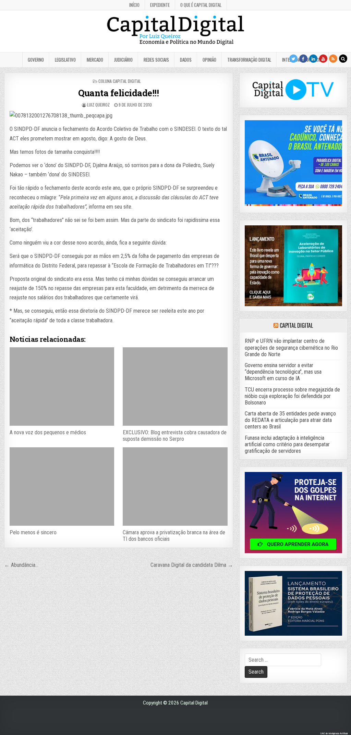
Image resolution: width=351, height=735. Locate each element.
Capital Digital (296, 325)
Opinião (209, 59)
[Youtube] (323, 58)
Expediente (160, 4)
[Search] (343, 58)
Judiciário (123, 59)
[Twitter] (293, 58)
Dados (186, 59)
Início (134, 4)
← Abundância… (21, 565)
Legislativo (65, 59)
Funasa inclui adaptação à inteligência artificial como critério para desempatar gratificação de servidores (287, 444)
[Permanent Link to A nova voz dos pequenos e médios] (62, 386)
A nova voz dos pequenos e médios (48, 432)
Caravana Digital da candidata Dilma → (191, 565)
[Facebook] (303, 58)
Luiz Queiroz (98, 105)
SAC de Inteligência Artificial (334, 733)
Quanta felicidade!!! (118, 93)
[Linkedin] (313, 58)
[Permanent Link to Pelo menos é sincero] (62, 486)
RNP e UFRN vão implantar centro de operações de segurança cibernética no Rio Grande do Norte (291, 347)
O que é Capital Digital (200, 4)
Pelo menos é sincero (33, 532)
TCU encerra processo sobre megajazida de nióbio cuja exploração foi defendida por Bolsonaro (292, 396)
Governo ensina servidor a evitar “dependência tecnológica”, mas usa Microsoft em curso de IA (283, 372)
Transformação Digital (249, 59)
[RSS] (333, 58)
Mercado (95, 59)
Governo (36, 59)
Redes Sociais (156, 59)
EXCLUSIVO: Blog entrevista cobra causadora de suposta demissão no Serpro (175, 435)
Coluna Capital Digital (119, 81)
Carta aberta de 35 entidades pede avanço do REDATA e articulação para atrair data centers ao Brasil (290, 420)
